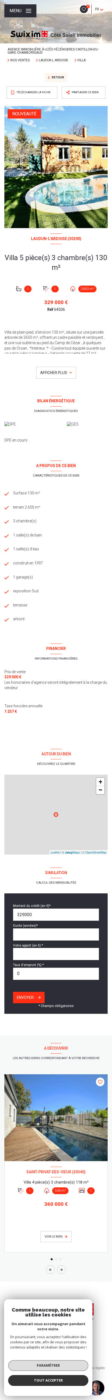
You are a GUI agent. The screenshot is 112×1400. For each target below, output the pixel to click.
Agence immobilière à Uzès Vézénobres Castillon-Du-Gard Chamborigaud (53, 51)
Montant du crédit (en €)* (32, 906)
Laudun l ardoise (53, 60)
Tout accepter (48, 1380)
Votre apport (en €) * (28, 945)
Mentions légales (93, 1368)
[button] (61, 1269)
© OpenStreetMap (94, 852)
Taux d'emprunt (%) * (28, 965)
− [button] (100, 790)
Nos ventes (20, 60)
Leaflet (55, 852)
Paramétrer (48, 1365)
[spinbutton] (56, 974)
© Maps (71, 852)
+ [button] (100, 781)
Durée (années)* (25, 926)
